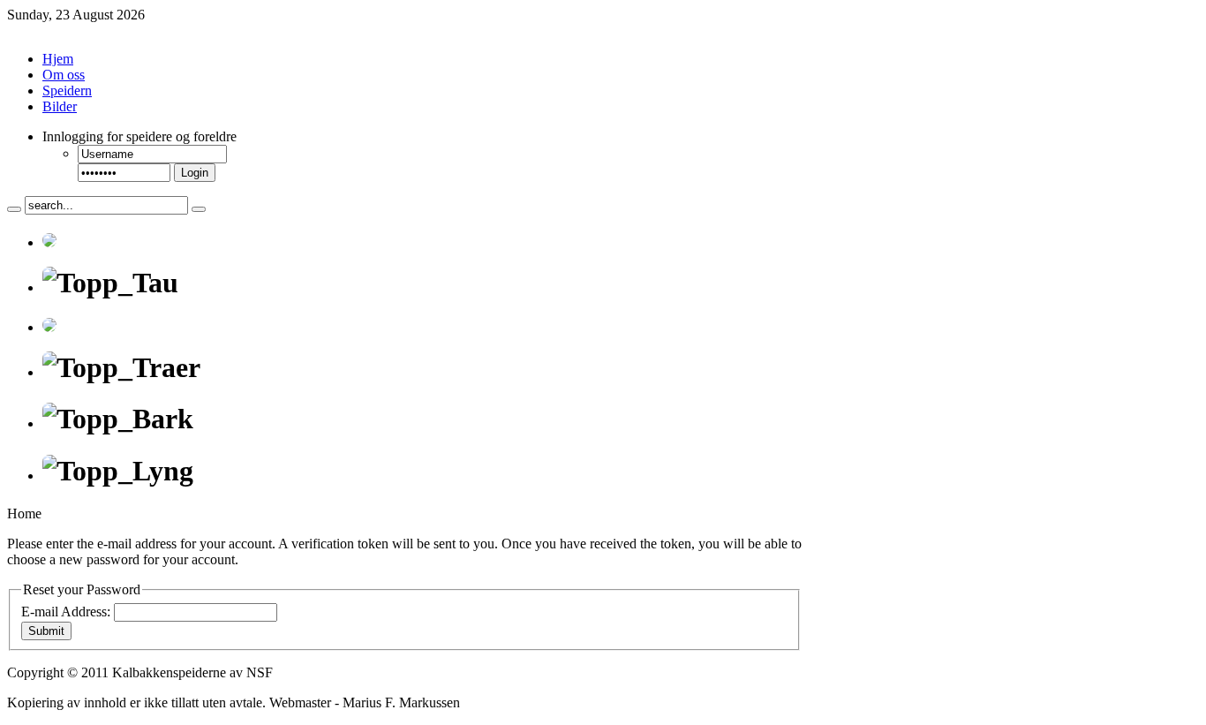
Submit (46, 631)
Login (194, 172)
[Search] (14, 209)
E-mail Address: (65, 611)
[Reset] (199, 209)
